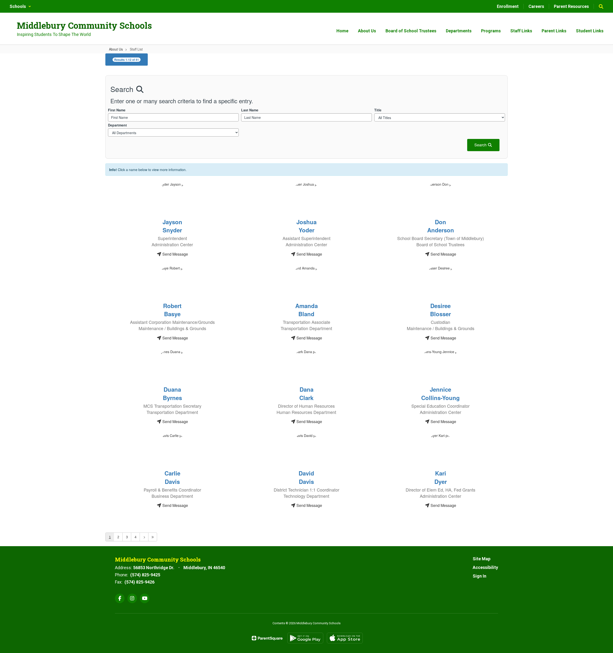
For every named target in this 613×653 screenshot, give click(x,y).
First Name (116, 110)
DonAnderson (440, 226)
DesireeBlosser (440, 310)
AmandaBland (306, 310)
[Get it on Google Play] (305, 638)
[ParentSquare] (267, 638)
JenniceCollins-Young (440, 393)
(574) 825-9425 (145, 574)
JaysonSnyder (172, 226)
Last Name (249, 110)
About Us (116, 49)
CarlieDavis (172, 477)
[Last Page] (152, 537)
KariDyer (440, 477)
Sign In (479, 576)
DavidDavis (306, 477)
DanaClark (306, 393)
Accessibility (485, 567)
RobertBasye (172, 310)
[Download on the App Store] (345, 638)
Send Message (174, 254)
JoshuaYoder (306, 226)
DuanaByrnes (172, 393)
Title (377, 110)
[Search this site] (601, 6)
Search (481, 145)
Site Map (481, 558)
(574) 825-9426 (139, 581)
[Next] (144, 537)
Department (117, 125)
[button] (20, 6)
